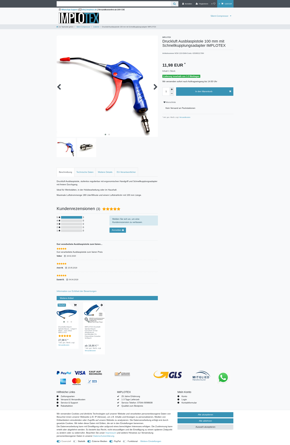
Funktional (133, 441)
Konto (184, 396)
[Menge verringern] (172, 94)
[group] (68, 313)
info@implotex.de (89, 10)
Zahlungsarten (68, 396)
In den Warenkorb (203, 91)
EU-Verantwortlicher (126, 172)
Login (184, 399)
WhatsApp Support (69, 10)
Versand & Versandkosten (73, 399)
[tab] (65, 172)
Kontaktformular (189, 402)
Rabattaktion (67, 406)
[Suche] (174, 4)
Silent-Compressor (220, 16)
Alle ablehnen (205, 421)
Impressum (110, 433)
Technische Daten (84, 172)
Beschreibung (65, 172)
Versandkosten (184, 117)
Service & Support (69, 402)
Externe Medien (99, 441)
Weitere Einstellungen (150, 441)
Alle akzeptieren (205, 414)
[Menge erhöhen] (172, 89)
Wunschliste (170, 102)
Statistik (81, 441)
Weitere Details (105, 172)
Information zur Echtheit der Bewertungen (77, 291)
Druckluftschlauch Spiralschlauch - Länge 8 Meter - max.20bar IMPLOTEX (67, 329)
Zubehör (96, 27)
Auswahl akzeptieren (205, 427)
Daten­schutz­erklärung (103, 436)
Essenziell (66, 441)
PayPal (117, 441)
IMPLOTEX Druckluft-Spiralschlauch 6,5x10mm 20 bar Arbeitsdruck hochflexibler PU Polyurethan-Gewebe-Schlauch (93, 332)
